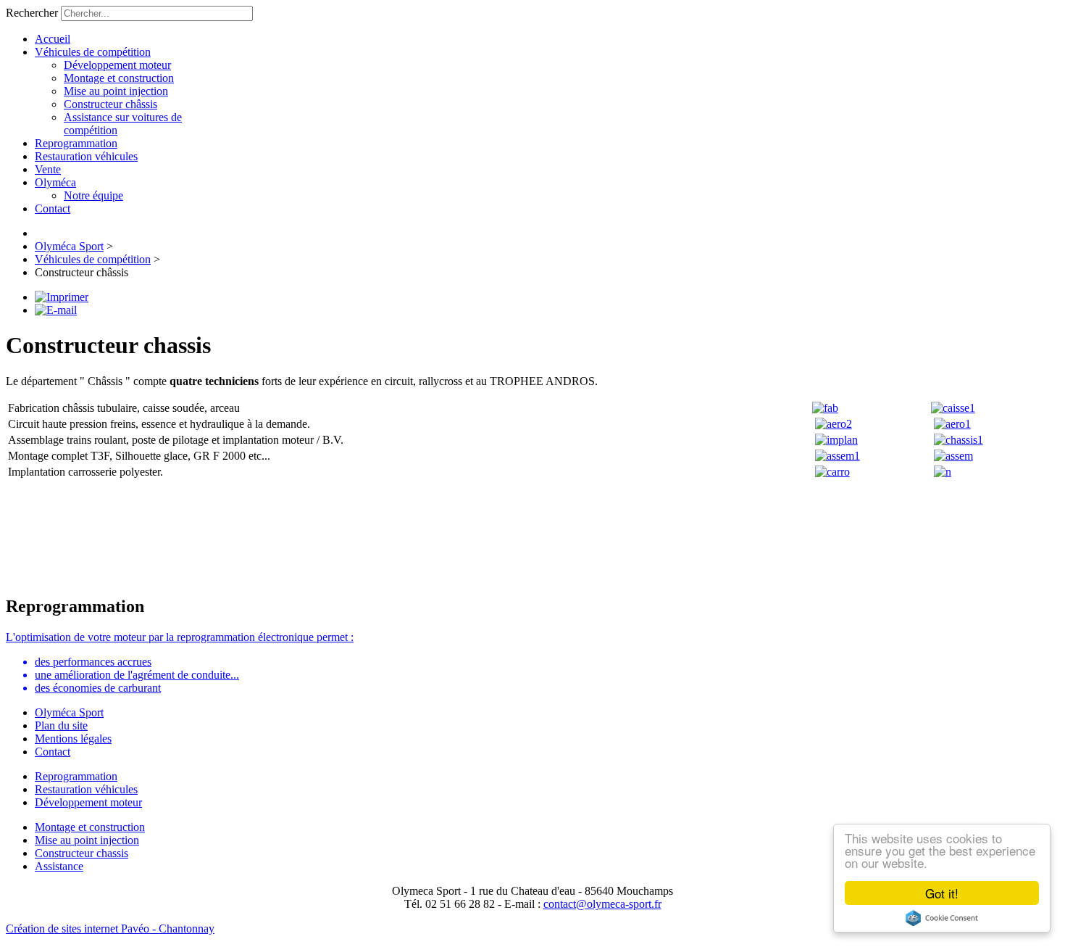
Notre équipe (93, 195)
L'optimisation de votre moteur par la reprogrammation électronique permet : (180, 637)
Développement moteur (117, 65)
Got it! (941, 893)
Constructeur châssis (110, 104)
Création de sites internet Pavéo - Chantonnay (110, 928)
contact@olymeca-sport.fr (602, 904)
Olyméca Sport (69, 712)
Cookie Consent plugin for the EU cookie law (942, 918)
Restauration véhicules (86, 156)
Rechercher (32, 13)
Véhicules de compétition (93, 52)
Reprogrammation (76, 143)
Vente (48, 169)
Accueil (52, 39)
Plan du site (61, 725)
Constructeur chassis (81, 853)
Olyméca (55, 182)
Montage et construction (119, 78)
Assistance (59, 866)
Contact (52, 208)
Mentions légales (73, 738)
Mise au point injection (116, 91)
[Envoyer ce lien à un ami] (56, 310)
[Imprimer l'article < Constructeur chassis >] (61, 297)
